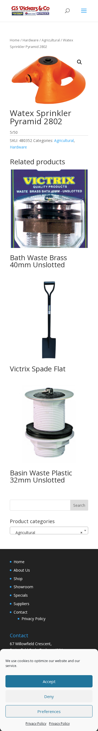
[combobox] (49, 530)
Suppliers (21, 603)
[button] (79, 62)
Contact (20, 612)
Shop (18, 578)
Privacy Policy (36, 723)
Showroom (23, 586)
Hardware (31, 40)
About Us (22, 570)
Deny (49, 696)
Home (15, 40)
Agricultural (51, 40)
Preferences (49, 711)
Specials (21, 595)
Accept (49, 681)
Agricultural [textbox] (47, 532)
